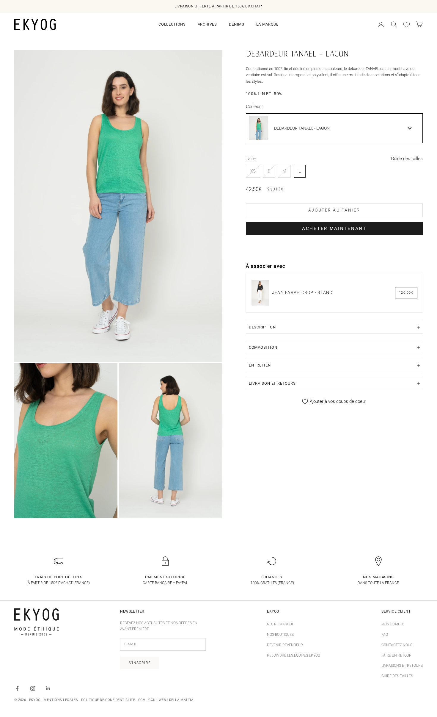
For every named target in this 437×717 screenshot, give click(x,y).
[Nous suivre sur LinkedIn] (48, 688)
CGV (141, 700)
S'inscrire (140, 663)
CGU (151, 700)
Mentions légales (61, 700)
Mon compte (392, 624)
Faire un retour (396, 655)
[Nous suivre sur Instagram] (33, 688)
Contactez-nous (396, 645)
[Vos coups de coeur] (406, 24)
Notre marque (280, 624)
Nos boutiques (280, 635)
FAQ (384, 635)
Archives (207, 24)
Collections (172, 24)
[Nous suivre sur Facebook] (17, 688)
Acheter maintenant (334, 228)
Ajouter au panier (334, 210)
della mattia (181, 700)
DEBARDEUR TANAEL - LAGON (302, 128)
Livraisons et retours (402, 665)
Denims (236, 24)
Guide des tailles (407, 158)
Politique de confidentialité (108, 700)
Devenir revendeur (285, 645)
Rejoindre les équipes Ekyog (293, 655)
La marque (267, 24)
